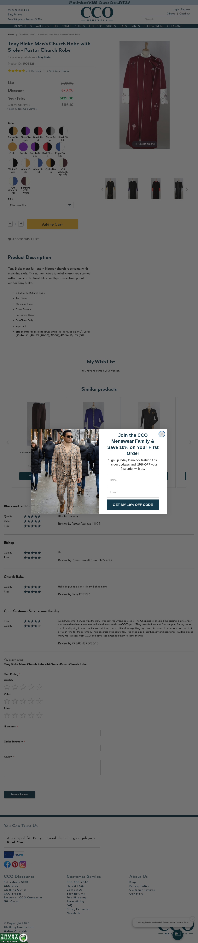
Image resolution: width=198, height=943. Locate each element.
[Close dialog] (162, 434)
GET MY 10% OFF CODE (133, 505)
